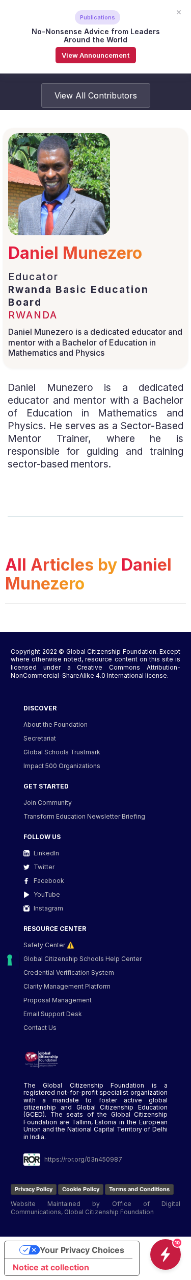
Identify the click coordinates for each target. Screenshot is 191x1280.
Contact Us (40, 1027)
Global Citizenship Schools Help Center (82, 959)
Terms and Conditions (139, 1189)
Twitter (44, 867)
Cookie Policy (80, 1189)
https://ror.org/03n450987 (83, 1159)
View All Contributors (95, 95)
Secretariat (39, 738)
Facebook (49, 880)
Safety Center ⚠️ (48, 945)
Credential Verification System (68, 972)
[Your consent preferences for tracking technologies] (9, 960)
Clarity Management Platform (67, 986)
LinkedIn (46, 853)
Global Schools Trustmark (61, 752)
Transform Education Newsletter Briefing (84, 816)
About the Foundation (55, 724)
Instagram (48, 908)
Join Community (47, 802)
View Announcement (96, 55)
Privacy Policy (33, 1189)
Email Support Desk (52, 1014)
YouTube (47, 894)
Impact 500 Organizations (61, 766)
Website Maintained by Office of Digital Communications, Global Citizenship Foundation (95, 1208)
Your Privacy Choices (82, 1250)
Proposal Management (57, 1000)
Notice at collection (51, 1267)
